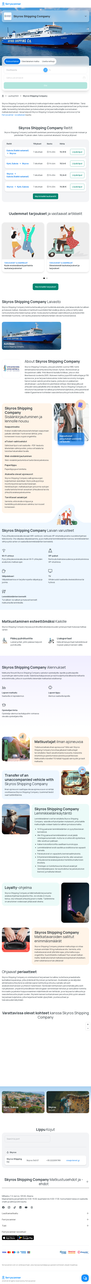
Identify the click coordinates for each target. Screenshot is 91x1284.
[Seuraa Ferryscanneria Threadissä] (31, 1207)
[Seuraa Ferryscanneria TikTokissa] (14, 1207)
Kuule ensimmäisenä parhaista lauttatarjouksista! (18, 267)
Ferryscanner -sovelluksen (13, 115)
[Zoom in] (88, 1024)
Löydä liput (77, 152)
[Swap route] (45, 70)
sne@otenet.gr (73, 1160)
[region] (45, 1053)
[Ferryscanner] (11, 4)
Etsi (45, 85)
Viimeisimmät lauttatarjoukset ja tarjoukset (64, 267)
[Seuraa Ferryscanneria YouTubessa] (26, 1207)
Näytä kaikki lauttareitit (45, 196)
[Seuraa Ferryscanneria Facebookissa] (3, 1207)
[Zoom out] (88, 1028)
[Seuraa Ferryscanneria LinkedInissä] (20, 1207)
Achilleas (9, 343)
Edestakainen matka (30, 61)
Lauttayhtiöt (13, 96)
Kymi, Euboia (11, 1107)
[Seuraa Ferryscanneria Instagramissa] (9, 1207)
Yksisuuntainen (12, 61)
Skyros (52, 1107)
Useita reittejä (48, 61)
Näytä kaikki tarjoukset (45, 286)
